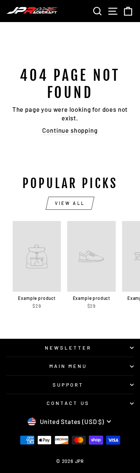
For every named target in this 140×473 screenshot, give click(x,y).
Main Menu (68, 366)
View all (70, 203)
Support (68, 385)
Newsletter (68, 348)
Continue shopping (69, 130)
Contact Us (68, 403)
